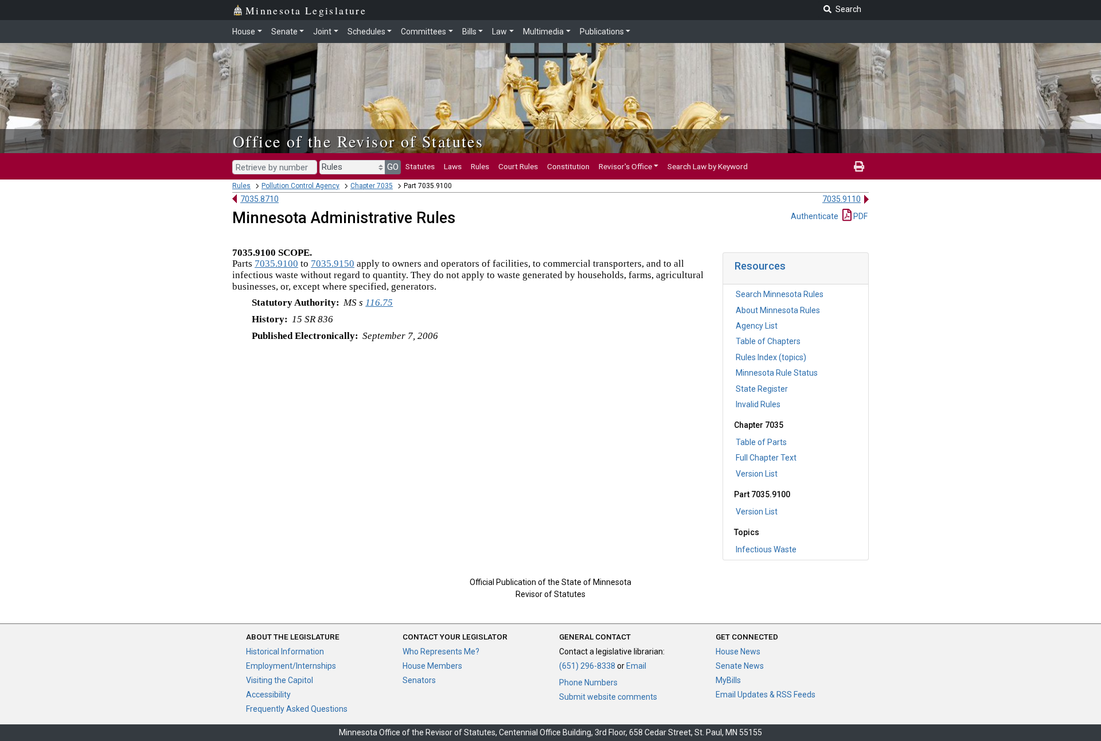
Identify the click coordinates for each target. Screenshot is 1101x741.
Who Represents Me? (441, 651)
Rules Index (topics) (771, 357)
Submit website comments (608, 696)
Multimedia (543, 31)
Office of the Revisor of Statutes (358, 141)
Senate (284, 31)
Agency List (757, 325)
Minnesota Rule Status (777, 372)
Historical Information (285, 651)
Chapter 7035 (371, 186)
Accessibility (268, 694)
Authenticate (814, 216)
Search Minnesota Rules (779, 294)
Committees (423, 31)
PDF (860, 216)
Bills (469, 31)
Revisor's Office (625, 166)
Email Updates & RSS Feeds (765, 694)
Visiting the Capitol (279, 680)
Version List (757, 473)
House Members (432, 665)
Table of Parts (761, 442)
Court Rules (518, 166)
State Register (762, 388)
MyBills (728, 680)
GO (393, 167)
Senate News (740, 665)
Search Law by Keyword (707, 166)
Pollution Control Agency (300, 186)
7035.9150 (332, 263)
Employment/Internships (291, 665)
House (243, 31)
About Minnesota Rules (778, 310)
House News (738, 651)
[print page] (859, 166)
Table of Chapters (768, 341)
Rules (480, 166)
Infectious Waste (766, 549)
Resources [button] (760, 266)
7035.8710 (259, 199)
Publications (602, 31)
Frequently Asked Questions (297, 708)
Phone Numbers (588, 682)
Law (499, 31)
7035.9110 (841, 199)
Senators (419, 680)
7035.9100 (276, 263)
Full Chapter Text (766, 457)
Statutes (420, 166)
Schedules (366, 31)
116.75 (379, 302)
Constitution (568, 166)
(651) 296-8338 (587, 665)
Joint (322, 31)
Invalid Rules (758, 404)
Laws (453, 166)
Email (636, 665)
